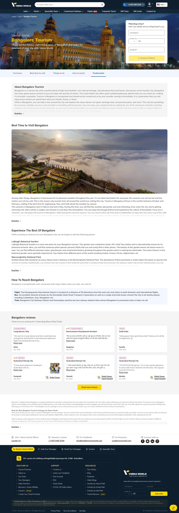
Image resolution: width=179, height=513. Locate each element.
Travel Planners (95, 494)
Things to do (58, 73)
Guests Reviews (24, 469)
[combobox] (132, 41)
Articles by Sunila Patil (96, 487)
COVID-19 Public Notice (62, 487)
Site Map (82, 511)
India (26, 11)
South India (123, 331)
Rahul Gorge (55, 378)
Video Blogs (92, 480)
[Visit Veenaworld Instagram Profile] (157, 441)
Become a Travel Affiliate (28, 487)
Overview (17, 73)
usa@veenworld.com (121, 440)
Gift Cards (137, 11)
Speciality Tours (51, 11)
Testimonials (98, 73)
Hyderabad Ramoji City (23, 361)
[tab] (23, 449)
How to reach (78, 73)
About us (21, 473)
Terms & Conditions (69, 511)
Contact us (57, 469)
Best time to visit (37, 73)
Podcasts (90, 476)
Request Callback (147, 58)
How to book (58, 476)
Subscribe (159, 494)
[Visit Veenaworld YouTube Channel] (147, 441)
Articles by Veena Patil (96, 484)
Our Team (22, 476)
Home (14, 16)
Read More (18, 113)
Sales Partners (24, 484)
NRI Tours (125, 11)
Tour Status (91, 469)
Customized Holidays (72, 11)
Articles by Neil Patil (95, 491)
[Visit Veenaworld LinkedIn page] (152, 441)
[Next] (59, 368)
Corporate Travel (109, 11)
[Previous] (50, 368)
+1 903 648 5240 (134, 5)
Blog (89, 473)
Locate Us (16, 440)
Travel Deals (57, 484)
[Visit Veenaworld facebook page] (143, 441)
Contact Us (151, 11)
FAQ (54, 480)
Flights (92, 11)
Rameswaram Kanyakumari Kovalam (81, 331)
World (36, 11)
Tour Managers (24, 480)
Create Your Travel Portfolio (29, 494)
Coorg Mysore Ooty (21, 331)
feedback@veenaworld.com (89, 440)
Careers (24, 491)
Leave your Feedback (61, 473)
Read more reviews (89, 387)
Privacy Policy (55, 511)
